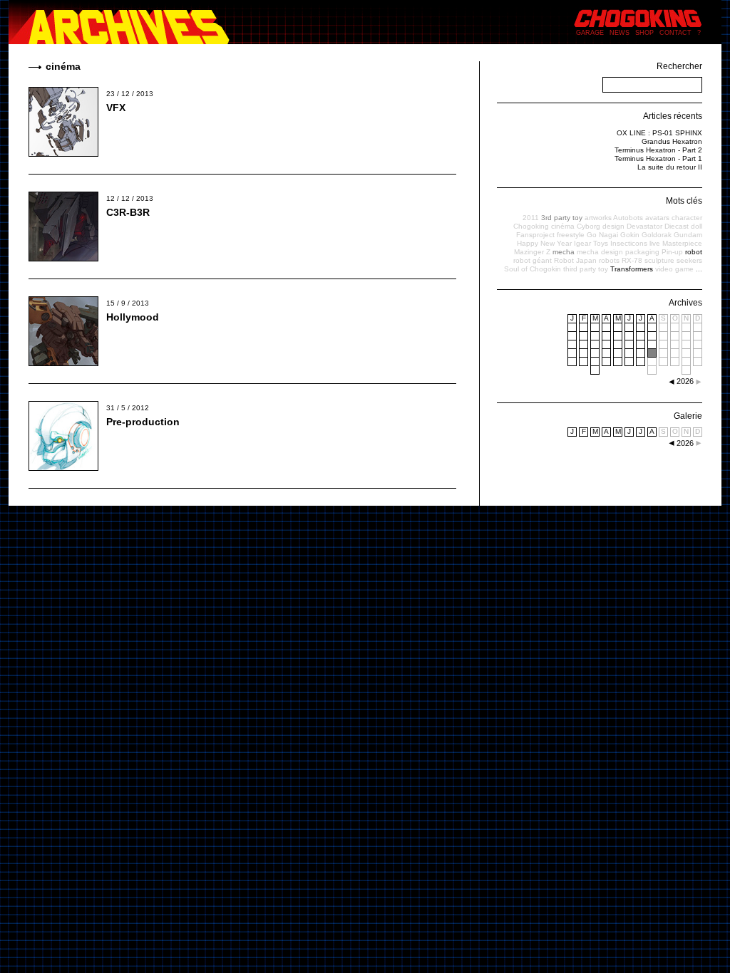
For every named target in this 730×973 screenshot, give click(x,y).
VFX (115, 107)
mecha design (600, 252)
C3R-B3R (128, 212)
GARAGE (590, 32)
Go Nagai (602, 235)
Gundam (688, 235)
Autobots (628, 218)
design (613, 226)
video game (674, 269)
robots (609, 260)
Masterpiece (682, 243)
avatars (657, 218)
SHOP (644, 32)
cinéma (563, 226)
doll (696, 226)
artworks (598, 218)
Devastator (644, 226)
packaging (642, 252)
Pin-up (672, 252)
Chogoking (531, 226)
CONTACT (675, 32)
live (654, 243)
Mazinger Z (532, 252)
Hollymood (132, 317)
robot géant (532, 260)
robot (693, 252)
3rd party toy (561, 218)
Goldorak (657, 235)
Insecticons (628, 243)
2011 (531, 218)
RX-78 (632, 260)
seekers (689, 260)
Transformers (631, 269)
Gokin (629, 235)
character (687, 218)
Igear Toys (591, 243)
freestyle (571, 235)
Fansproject (535, 235)
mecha (563, 252)
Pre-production (143, 421)
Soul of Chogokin (532, 269)
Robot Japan (575, 260)
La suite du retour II (669, 167)
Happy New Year (544, 243)
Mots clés (684, 201)
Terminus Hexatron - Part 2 (658, 150)
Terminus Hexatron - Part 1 (658, 158)
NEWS (619, 32)
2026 (685, 443)
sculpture (659, 260)
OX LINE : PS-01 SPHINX (659, 133)
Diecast (676, 226)
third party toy (585, 269)
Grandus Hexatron (672, 141)
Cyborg (588, 226)
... (699, 269)
